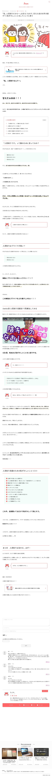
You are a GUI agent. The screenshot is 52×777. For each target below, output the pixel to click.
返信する (47, 661)
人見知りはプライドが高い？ (14, 126)
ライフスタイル (21, 11)
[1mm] (26, 3)
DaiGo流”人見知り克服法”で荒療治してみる (18, 128)
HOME (3, 770)
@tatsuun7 (39, 53)
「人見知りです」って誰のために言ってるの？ (18, 123)
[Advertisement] (15, 607)
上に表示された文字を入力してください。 (13, 639)
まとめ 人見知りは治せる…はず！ (16, 133)
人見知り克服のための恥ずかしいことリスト (18, 131)
